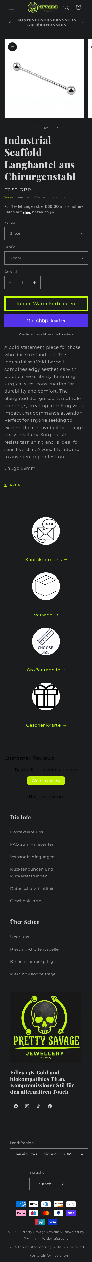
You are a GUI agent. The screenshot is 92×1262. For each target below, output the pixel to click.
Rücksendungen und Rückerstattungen (31, 872)
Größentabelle (43, 669)
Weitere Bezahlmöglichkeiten (46, 334)
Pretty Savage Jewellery (42, 1232)
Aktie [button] (14, 485)
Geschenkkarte (43, 725)
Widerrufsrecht (55, 1239)
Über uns (19, 936)
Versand (10, 197)
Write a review (46, 780)
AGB (61, 1247)
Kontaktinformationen (48, 1255)
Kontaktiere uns (43, 559)
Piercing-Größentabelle (34, 949)
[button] (11, 7)
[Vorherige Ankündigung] (10, 22)
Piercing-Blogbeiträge (33, 974)
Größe (10, 247)
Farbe (9, 222)
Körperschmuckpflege (33, 961)
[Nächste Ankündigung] (82, 22)
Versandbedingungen (32, 856)
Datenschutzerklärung (33, 1247)
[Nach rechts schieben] (57, 128)
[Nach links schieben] (34, 128)
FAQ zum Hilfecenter (32, 844)
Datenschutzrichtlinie (32, 888)
